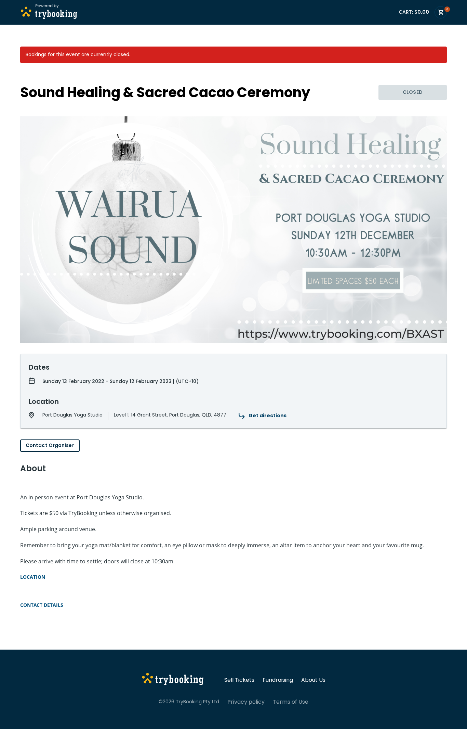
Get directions (267, 415)
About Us (313, 680)
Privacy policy (246, 702)
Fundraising (278, 680)
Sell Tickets (239, 680)
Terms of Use (290, 702)
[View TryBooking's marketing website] (173, 680)
